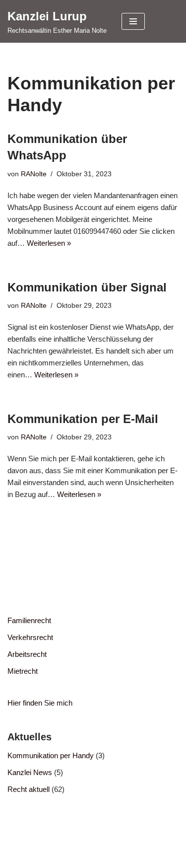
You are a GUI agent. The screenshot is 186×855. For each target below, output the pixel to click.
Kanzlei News (29, 772)
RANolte (34, 174)
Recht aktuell (28, 789)
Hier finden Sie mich (39, 703)
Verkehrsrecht (30, 637)
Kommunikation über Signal (87, 287)
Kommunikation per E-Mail (82, 419)
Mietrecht (22, 671)
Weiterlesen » (49, 243)
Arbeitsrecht (27, 654)
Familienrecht (29, 620)
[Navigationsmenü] (133, 21)
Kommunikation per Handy (50, 755)
